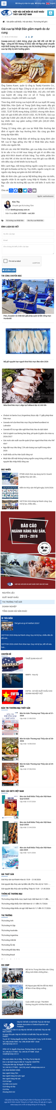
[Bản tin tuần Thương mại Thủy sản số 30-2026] (10, 749)
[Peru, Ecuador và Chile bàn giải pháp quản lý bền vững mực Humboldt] (28, 294)
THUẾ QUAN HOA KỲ (34, 658)
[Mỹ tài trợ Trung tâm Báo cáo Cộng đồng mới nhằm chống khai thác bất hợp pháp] (12, 975)
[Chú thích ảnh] (28, 68)
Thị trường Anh (7, 921)
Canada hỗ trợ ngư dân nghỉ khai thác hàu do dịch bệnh (25, 429)
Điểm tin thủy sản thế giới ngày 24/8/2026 (36, 488)
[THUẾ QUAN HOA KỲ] (12, 664)
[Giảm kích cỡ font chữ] (26, 37)
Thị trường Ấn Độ (8, 945)
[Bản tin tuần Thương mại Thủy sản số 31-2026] (10, 723)
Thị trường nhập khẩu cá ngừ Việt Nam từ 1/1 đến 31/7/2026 (26, 908)
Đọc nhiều (6, 469)
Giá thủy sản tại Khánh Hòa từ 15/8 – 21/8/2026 (21, 879)
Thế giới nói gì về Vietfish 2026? (26, 623)
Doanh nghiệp (9, 606)
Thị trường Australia (9, 930)
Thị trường (6, 915)
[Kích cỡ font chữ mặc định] (29, 37)
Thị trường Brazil (8, 955)
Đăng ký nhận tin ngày (25, 3)
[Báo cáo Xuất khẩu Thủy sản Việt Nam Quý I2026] (10, 832)
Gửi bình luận (9, 270)
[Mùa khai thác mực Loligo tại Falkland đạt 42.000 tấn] (28, 386)
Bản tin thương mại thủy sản (15, 708)
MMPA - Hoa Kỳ (32, 675)
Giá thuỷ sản (7, 874)
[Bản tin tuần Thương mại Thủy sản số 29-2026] (10, 774)
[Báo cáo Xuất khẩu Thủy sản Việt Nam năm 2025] (10, 857)
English (52, 3)
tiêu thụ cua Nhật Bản (35, 220)
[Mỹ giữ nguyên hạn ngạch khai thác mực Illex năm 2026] (28, 341)
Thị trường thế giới (12, 602)
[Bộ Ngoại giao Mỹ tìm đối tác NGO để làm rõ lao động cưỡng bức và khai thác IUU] (12, 991)
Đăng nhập (41, 3)
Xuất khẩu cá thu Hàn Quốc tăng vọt (18, 454)
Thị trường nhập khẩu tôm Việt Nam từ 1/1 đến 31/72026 (24, 904)
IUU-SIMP (5, 965)
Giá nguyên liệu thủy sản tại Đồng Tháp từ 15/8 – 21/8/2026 (25, 889)
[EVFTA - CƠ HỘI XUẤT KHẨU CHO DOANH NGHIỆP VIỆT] (12, 697)
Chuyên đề (6, 654)
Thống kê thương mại (11, 894)
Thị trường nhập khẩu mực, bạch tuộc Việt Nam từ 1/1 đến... (25, 899)
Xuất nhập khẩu (10, 597)
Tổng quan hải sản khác (14, 611)
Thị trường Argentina (9, 935)
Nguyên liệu (8, 593)
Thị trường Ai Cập (8, 925)
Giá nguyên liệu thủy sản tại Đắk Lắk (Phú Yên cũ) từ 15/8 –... (26, 884)
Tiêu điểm (8, 618)
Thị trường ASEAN (8, 940)
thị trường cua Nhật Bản (15, 220)
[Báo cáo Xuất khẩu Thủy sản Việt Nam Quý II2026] (10, 807)
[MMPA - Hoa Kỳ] (12, 680)
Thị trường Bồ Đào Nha (10, 950)
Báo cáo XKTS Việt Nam (12, 791)
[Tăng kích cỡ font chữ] (31, 37)
